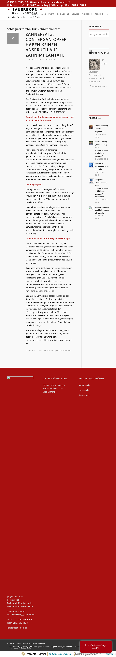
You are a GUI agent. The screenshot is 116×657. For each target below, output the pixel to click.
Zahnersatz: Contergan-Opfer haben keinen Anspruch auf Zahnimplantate (46, 45)
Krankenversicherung (35, 59)
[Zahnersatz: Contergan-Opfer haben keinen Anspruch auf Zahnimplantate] (13, 38)
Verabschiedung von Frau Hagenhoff (101, 129)
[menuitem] (34, 13)
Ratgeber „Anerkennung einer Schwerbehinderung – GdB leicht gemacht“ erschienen (103, 188)
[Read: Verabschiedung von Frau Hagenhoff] (91, 127)
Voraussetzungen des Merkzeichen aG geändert (102, 210)
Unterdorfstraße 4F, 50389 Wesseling (28, 5)
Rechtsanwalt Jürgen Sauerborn (56, 351)
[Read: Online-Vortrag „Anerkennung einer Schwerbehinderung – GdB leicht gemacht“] (91, 143)
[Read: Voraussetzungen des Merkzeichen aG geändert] (91, 208)
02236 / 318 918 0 (18, 2)
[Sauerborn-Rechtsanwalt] (24, 13)
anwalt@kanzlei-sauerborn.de (49, 2)
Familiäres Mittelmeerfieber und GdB (102, 166)
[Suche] (106, 13)
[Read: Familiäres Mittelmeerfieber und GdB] (91, 165)
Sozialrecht (50, 59)
